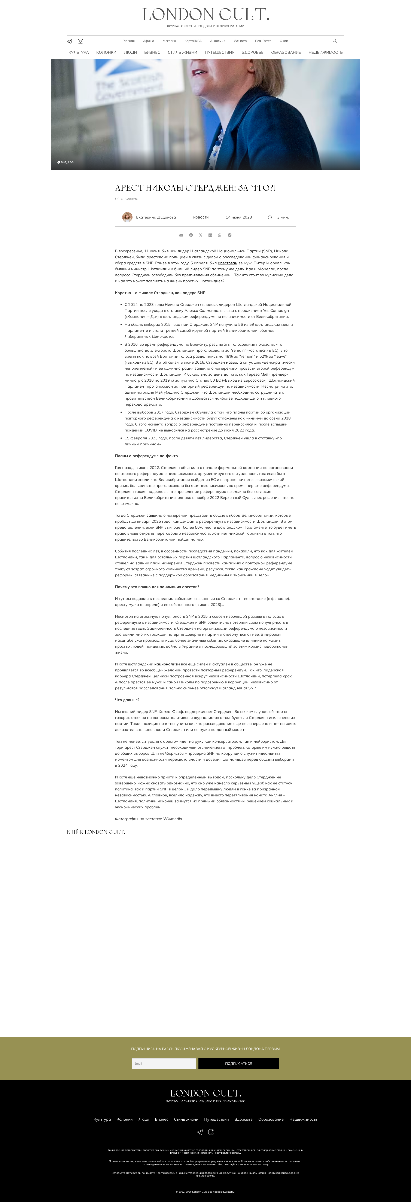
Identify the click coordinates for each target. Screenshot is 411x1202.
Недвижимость (326, 52)
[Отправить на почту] (181, 235)
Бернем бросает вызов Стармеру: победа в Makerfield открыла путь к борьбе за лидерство (97, 946)
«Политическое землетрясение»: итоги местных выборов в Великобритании (92, 1007)
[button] (334, 40)
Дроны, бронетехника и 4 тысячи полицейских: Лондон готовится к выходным (235, 946)
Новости (131, 199)
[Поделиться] (191, 235)
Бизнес (152, 52)
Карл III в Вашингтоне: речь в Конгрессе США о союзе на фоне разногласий (239, 1005)
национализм (167, 664)
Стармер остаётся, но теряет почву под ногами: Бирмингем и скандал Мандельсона (310, 1007)
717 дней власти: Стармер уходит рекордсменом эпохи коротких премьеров (309, 888)
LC (117, 199)
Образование (286, 52)
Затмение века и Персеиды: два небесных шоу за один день (97, 888)
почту (265, 1164)
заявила (154, 515)
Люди (130, 52)
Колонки (106, 52)
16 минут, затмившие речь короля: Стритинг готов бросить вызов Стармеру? (306, 944)
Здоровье (253, 52)
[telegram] (69, 41)
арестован (227, 262)
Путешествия (219, 52)
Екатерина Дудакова (156, 217)
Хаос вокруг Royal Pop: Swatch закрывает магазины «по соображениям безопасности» (170, 946)
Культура (78, 52)
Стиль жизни (182, 52)
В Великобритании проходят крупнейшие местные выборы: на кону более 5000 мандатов (170, 1007)
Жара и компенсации (232, 883)
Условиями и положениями (205, 1172)
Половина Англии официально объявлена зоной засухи (164, 888)
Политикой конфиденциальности (243, 1172)
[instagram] (80, 41)
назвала (234, 362)
